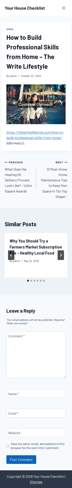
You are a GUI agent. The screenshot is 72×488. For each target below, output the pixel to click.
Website (14, 433)
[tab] (28, 281)
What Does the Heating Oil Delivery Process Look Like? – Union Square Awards (18, 177)
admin (13, 76)
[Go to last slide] (11, 255)
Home (9, 29)
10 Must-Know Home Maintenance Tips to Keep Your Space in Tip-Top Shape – (54, 179)
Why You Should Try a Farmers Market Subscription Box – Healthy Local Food (36, 246)
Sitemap (36, 482)
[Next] (61, 255)
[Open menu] (63, 8)
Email (13, 413)
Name (13, 394)
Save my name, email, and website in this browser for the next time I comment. (38, 446)
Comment (16, 336)
